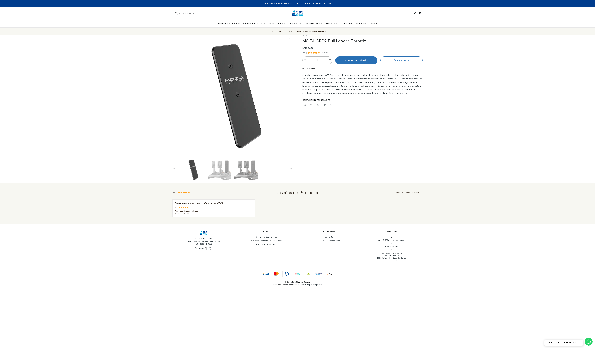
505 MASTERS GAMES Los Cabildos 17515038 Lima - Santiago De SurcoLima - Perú (391, 256)
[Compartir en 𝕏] (311, 105)
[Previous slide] (174, 169)
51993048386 (391, 246)
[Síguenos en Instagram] (206, 248)
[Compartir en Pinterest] (324, 105)
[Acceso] (415, 13)
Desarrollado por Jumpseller (310, 285)
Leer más (327, 3)
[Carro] (419, 13)
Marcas (281, 32)
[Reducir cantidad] (305, 60)
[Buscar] (176, 13)
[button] (297, 23)
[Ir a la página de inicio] (297, 13)
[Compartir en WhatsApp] (318, 105)
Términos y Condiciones (266, 237)
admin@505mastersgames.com (391, 240)
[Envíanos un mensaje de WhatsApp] (589, 342)
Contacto (329, 237)
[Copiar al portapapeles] (331, 105)
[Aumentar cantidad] (330, 60)
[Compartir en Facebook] (304, 105)
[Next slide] (290, 169)
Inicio (271, 32)
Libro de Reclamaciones (329, 240)
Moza (290, 32)
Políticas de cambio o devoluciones (266, 240)
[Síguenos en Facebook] (210, 248)
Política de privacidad (266, 244)
